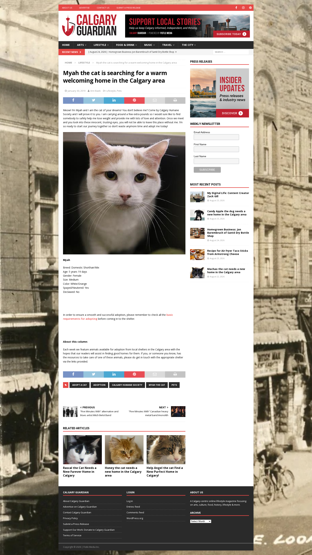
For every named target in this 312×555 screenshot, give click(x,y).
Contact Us (103, 7)
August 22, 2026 (217, 276)
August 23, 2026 (217, 258)
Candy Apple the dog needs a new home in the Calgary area (226, 212)
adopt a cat (79, 384)
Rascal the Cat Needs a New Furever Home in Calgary (79, 471)
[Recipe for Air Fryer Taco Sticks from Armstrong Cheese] (197, 254)
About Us (67, 7)
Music (148, 45)
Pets (119, 90)
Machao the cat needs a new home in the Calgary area (226, 270)
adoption (99, 384)
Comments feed (135, 512)
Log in (130, 501)
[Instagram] (243, 8)
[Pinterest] (250, 8)
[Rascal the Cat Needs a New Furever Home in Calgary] (82, 449)
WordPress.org (135, 518)
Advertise (84, 7)
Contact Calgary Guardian (77, 512)
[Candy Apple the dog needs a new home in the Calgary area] (197, 215)
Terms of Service (72, 535)
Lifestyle (100, 45)
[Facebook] (236, 8)
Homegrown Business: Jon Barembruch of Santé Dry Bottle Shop (228, 233)
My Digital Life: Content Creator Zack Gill (228, 194)
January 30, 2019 (76, 90)
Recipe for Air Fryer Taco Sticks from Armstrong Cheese (227, 252)
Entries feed (133, 506)
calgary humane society (127, 384)
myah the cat (157, 384)
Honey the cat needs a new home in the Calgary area (123, 471)
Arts (80, 45)
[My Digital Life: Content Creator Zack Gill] (197, 196)
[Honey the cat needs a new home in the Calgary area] (124, 449)
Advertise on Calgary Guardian (80, 506)
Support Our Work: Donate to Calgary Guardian (89, 529)
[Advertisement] (217, 341)
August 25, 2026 (217, 200)
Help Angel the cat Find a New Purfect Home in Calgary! (165, 471)
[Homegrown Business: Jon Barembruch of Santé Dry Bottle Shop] (197, 233)
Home (66, 45)
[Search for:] (231, 51)
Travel (167, 45)
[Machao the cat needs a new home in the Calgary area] (197, 272)
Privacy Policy (70, 518)
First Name (200, 144)
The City (187, 45)
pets (174, 384)
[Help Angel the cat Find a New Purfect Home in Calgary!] (166, 449)
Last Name (200, 156)
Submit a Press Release (128, 7)
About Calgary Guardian (76, 501)
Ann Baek (95, 90)
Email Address (202, 132)
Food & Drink (125, 45)
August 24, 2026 (217, 240)
